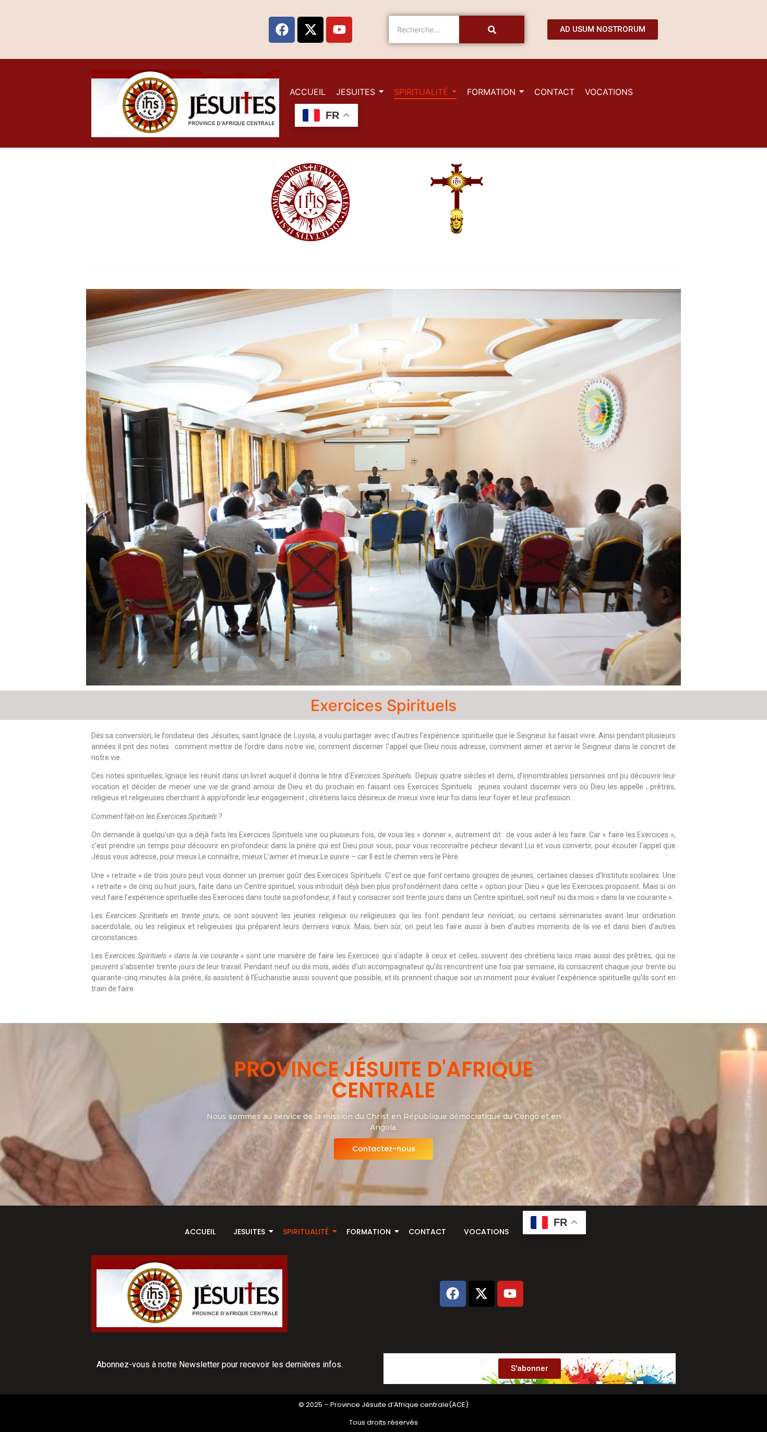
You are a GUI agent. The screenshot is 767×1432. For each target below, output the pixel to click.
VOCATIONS (486, 1231)
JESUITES (249, 1231)
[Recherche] (491, 29)
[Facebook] (282, 30)
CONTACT (427, 1231)
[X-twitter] (310, 30)
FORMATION (368, 1231)
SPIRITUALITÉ (306, 1231)
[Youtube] (339, 30)
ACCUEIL (200, 1231)
